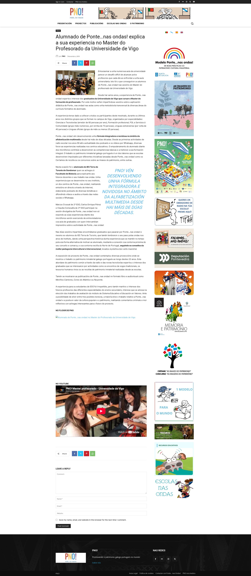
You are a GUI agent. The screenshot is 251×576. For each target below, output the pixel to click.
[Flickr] (182, 1)
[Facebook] (179, 1)
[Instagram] (186, 1)
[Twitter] (190, 1)
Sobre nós (96, 562)
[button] (192, 23)
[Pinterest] (86, 63)
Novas (58, 31)
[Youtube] (193, 1)
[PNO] (57, 56)
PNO (63, 56)
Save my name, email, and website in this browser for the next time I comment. (92, 520)
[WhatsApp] (92, 63)
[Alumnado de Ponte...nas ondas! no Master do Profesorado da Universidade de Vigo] (101, 347)
